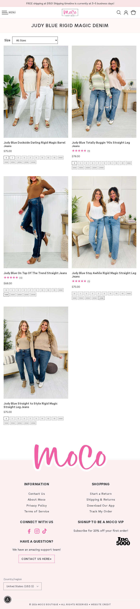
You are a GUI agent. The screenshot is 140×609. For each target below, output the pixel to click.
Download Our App (100, 505)
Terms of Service (36, 511)
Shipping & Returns (100, 499)
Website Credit (101, 604)
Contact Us (36, 493)
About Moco (37, 499)
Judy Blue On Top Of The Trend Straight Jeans (35, 273)
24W (101, 298)
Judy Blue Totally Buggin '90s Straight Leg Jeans (101, 144)
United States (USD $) (20, 586)
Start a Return (101, 493)
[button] (5, 12)
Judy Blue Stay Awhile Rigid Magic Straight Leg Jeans (104, 274)
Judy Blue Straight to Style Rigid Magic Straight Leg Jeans (30, 405)
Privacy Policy (36, 505)
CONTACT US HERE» (37, 559)
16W (6, 294)
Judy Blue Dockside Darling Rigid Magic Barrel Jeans (34, 144)
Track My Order (100, 511)
